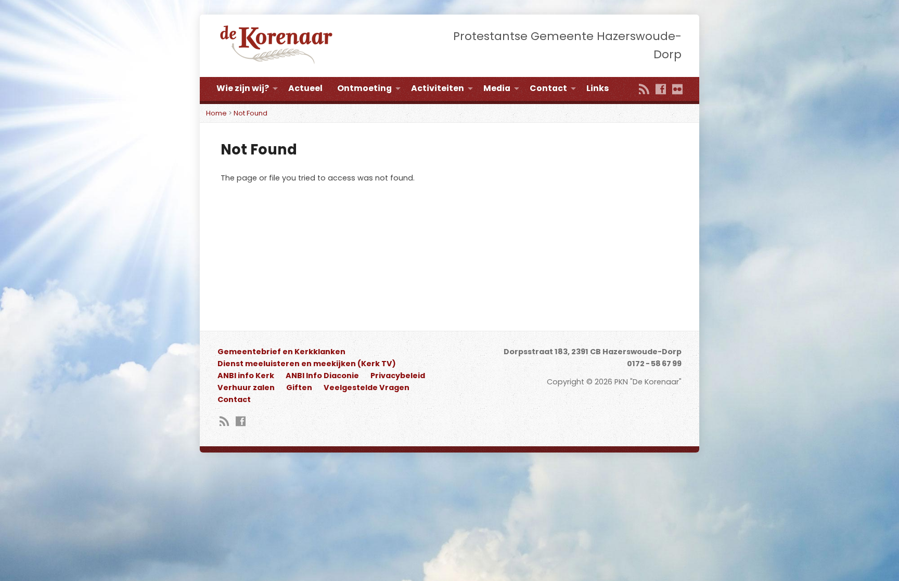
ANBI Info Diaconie (322, 375)
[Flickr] (677, 90)
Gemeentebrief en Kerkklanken (281, 351)
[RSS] (644, 90)
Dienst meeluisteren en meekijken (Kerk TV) (306, 363)
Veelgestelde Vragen (366, 387)
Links (597, 88)
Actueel (305, 88)
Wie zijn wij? (242, 88)
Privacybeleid (397, 375)
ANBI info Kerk (245, 375)
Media (496, 88)
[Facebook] (661, 90)
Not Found (250, 113)
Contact (548, 88)
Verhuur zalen (246, 387)
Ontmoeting (364, 88)
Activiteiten (437, 88)
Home (216, 113)
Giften (299, 387)
